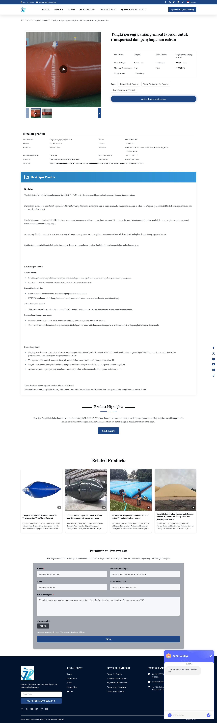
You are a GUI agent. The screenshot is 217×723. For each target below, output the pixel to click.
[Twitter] (170, 2)
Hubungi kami (108, 9)
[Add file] (170, 715)
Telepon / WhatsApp (119, 568)
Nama (39, 581)
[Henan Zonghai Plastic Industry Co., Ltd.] (23, 9)
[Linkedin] (174, 2)
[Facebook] (166, 2)
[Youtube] (178, 2)
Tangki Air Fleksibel (41, 20)
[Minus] (210, 656)
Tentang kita (87, 9)
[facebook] (22, 708)
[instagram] (46, 708)
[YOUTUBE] (213, 364)
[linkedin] (36, 708)
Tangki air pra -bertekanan (116, 687)
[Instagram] (213, 370)
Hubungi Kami (72, 687)
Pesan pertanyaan (45, 594)
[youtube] (31, 708)
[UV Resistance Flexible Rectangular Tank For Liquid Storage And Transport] (63, 69)
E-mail (40, 568)
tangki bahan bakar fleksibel (117, 682)
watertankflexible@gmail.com (47, 2)
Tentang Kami (72, 678)
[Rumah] (22, 20)
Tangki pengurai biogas (115, 691)
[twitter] (27, 708)
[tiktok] (41, 708)
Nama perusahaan (118, 581)
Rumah (45, 9)
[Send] (208, 715)
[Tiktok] (183, 2)
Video (71, 9)
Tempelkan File (43, 620)
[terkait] (213, 359)
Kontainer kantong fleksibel (117, 678)
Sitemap (70, 691)
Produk (58, 9)
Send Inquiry (108, 430)
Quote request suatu (133, 9)
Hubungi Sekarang (41, 529)
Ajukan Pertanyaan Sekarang (182, 9)
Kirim (108, 639)
